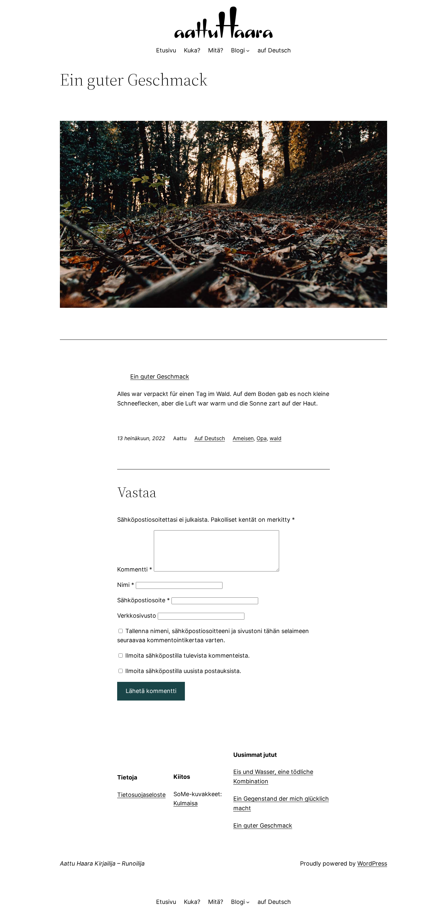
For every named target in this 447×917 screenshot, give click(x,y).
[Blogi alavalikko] (248, 50)
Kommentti (134, 569)
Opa (262, 438)
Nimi (125, 584)
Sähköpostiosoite (143, 600)
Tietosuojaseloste (141, 794)
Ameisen (243, 438)
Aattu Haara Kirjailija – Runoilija (102, 863)
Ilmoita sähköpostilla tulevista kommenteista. (187, 655)
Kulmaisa (185, 803)
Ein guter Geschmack (159, 376)
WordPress (372, 863)
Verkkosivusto (136, 615)
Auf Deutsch (209, 438)
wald (275, 438)
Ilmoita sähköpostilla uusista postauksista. (183, 670)
